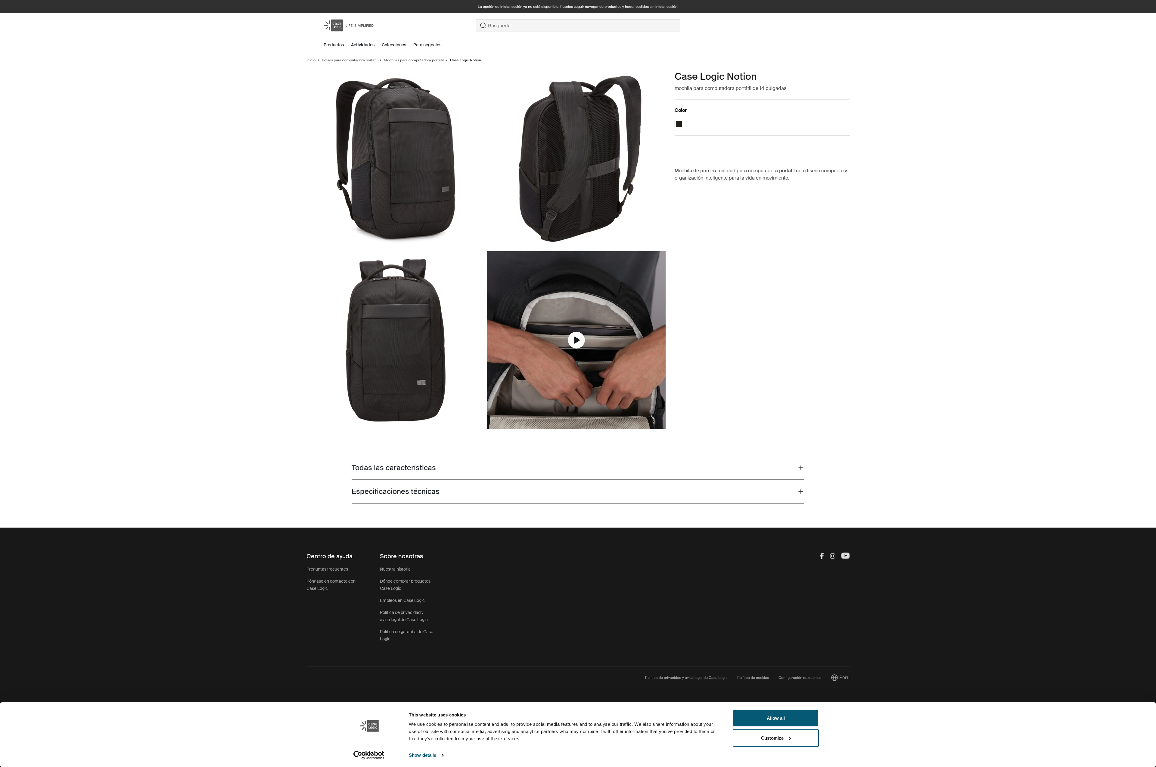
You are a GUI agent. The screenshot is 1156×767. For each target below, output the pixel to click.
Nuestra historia (395, 569)
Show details (422, 755)
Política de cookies (753, 677)
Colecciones (394, 45)
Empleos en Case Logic (402, 600)
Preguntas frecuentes (327, 569)
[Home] (400, 26)
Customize (772, 737)
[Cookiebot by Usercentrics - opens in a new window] (369, 755)
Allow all (776, 718)
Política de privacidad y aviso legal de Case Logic (686, 677)
